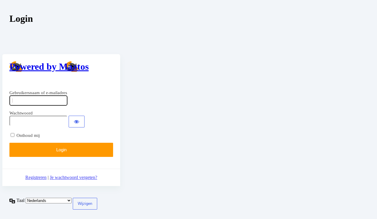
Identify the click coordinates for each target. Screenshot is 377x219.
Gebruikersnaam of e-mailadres (38, 92)
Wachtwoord (21, 113)
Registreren (36, 177)
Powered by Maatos (49, 66)
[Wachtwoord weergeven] (77, 121)
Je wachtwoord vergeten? (73, 177)
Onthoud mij (28, 135)
